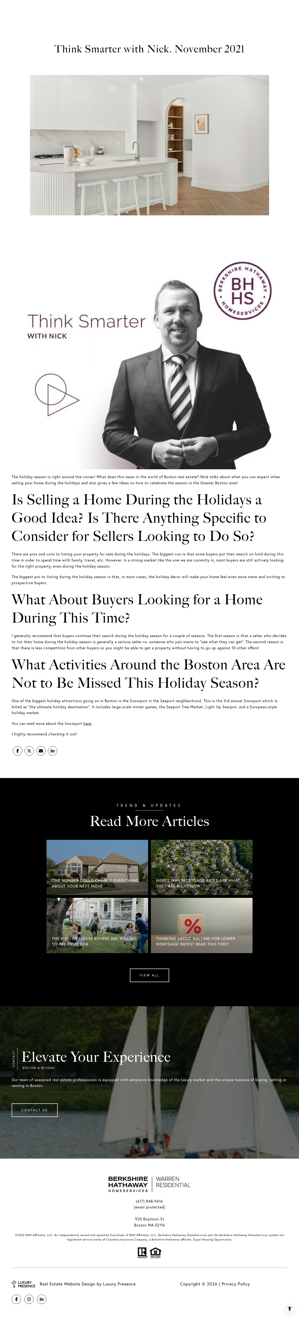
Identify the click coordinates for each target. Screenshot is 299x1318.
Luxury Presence (119, 1284)
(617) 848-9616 (149, 1201)
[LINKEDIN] (41, 1299)
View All (149, 975)
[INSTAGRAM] (29, 1299)
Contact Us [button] (34, 1110)
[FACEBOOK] (16, 1299)
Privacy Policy (236, 1284)
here (87, 723)
